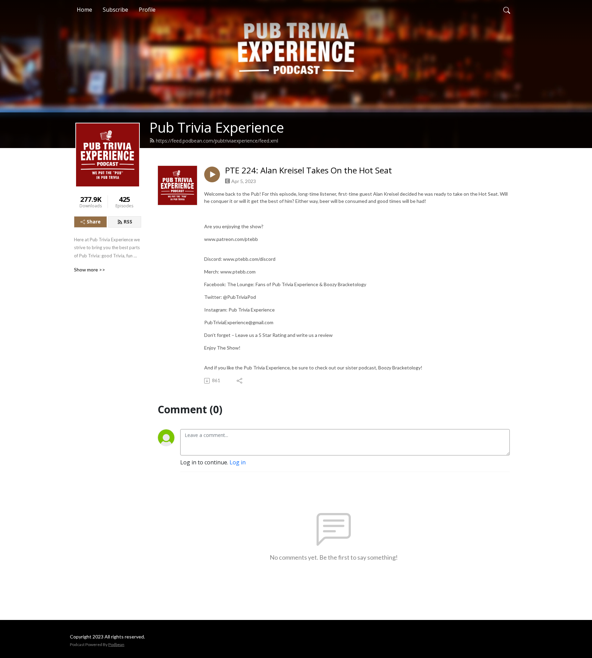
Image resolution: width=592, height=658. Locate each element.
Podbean (116, 644)
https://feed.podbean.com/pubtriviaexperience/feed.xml (217, 140)
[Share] (240, 380)
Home (84, 9)
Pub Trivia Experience (216, 127)
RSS (128, 221)
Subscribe (115, 9)
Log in (238, 462)
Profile (147, 9)
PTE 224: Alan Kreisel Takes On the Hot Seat (308, 170)
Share (94, 221)
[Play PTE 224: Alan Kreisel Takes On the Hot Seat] (212, 174)
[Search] (507, 9)
